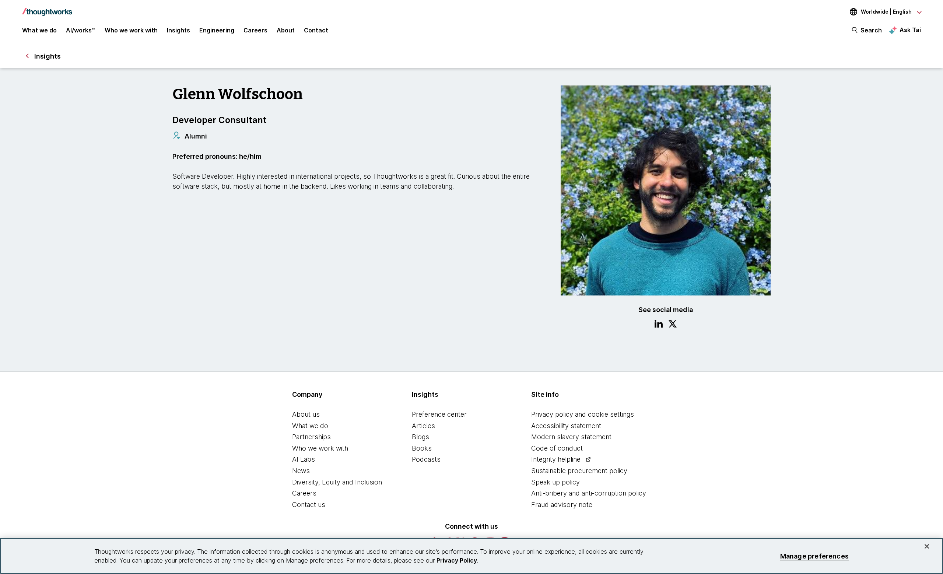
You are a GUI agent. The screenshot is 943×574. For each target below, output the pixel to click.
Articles (423, 426)
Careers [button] (255, 30)
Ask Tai (910, 30)
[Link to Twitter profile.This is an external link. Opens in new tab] (673, 325)
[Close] (927, 546)
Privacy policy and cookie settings (582, 414)
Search (871, 30)
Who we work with (320, 448)
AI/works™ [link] (80, 30)
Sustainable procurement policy (579, 471)
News (301, 471)
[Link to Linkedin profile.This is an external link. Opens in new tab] (659, 325)
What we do (310, 426)
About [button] (286, 30)
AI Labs (303, 459)
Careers (304, 493)
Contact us (308, 504)
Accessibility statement (566, 426)
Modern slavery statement (571, 437)
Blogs (420, 437)
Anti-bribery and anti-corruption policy (588, 493)
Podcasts (426, 459)
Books (422, 448)
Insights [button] (178, 30)
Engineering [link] (216, 30)
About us (306, 414)
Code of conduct (557, 448)
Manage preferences (814, 556)
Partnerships (311, 437)
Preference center (439, 414)
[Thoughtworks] (47, 8)
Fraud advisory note (561, 504)
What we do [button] (39, 30)
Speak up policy (555, 482)
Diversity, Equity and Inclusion (337, 482)
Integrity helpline (556, 459)
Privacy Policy (457, 560)
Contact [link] (316, 30)
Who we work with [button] (131, 30)
